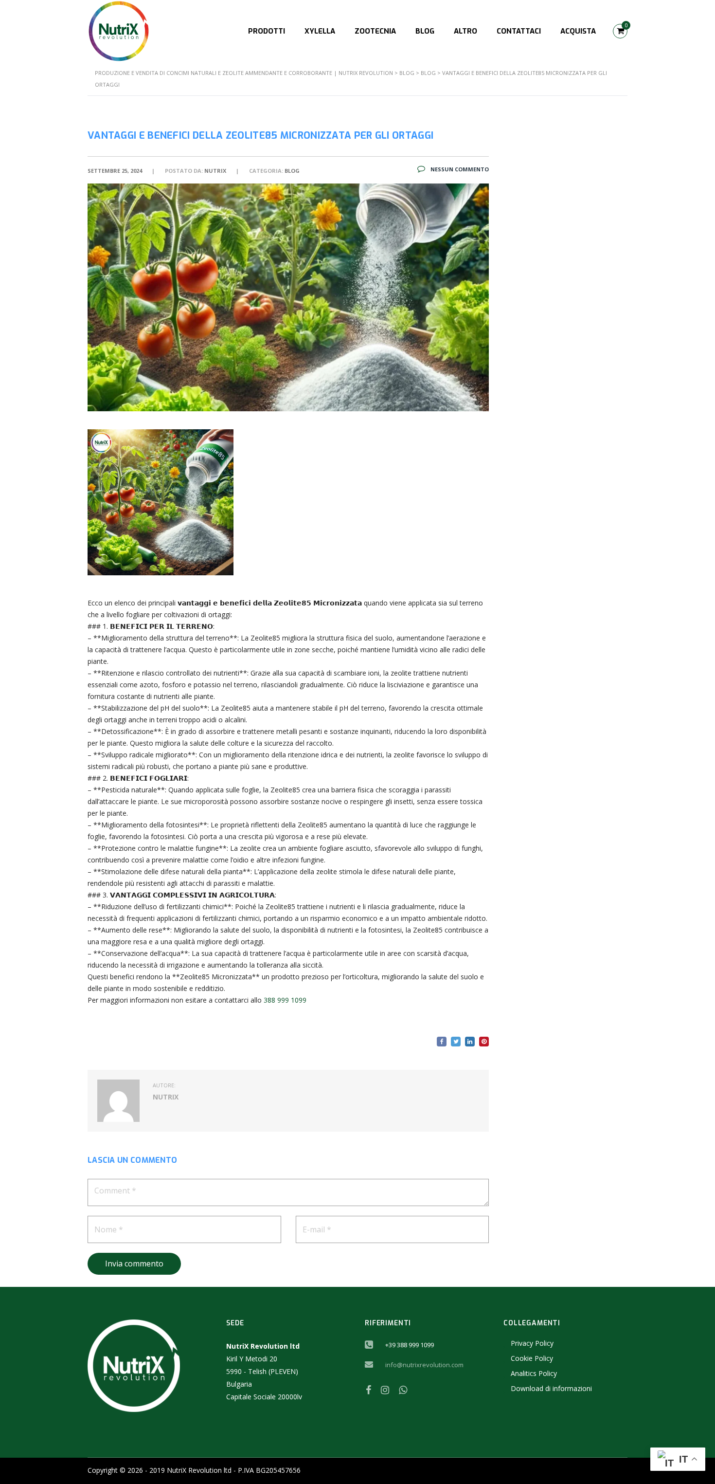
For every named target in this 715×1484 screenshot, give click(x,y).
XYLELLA (319, 31)
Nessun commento (459, 169)
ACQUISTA (578, 31)
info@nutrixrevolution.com (424, 1364)
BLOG (424, 31)
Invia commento (134, 1263)
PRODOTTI (266, 31)
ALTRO (465, 31)
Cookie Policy (532, 1358)
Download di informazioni (551, 1388)
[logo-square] (119, 30)
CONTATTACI (519, 31)
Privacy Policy (532, 1343)
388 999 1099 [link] (285, 1000)
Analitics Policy (534, 1373)
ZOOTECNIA (375, 31)
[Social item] (368, 1390)
